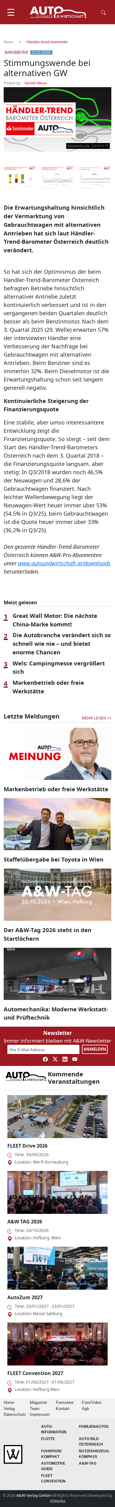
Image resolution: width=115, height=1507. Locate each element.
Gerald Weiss (36, 83)
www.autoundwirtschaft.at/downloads (64, 563)
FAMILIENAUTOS (94, 1426)
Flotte (48, 1439)
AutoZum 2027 (25, 1297)
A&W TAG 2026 (24, 1221)
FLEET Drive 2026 (27, 1145)
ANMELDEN (94, 1049)
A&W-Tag (87, 1463)
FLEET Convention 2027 (35, 1373)
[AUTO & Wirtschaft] (58, 12)
